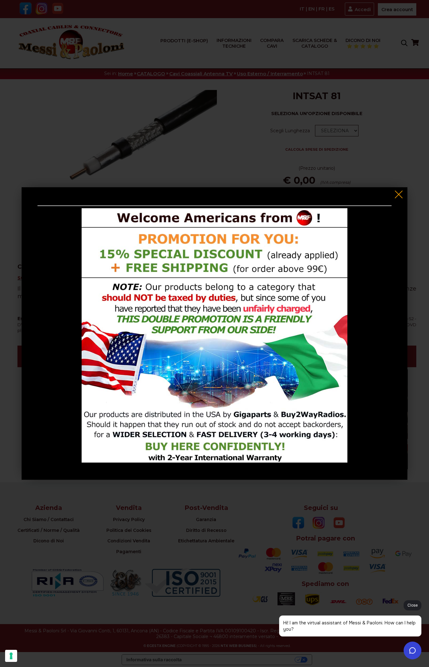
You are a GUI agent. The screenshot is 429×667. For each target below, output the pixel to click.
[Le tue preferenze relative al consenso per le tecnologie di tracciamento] (11, 656)
